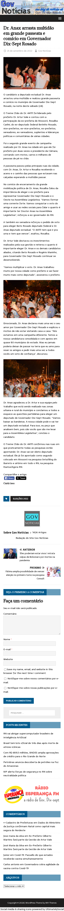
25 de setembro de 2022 (19, 51)
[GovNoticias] (32, 13)
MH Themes (50, 903)
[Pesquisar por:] (32, 713)
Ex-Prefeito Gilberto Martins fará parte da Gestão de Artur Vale (27, 837)
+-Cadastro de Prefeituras (18, 822)
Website (8, 659)
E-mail (7, 649)
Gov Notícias (44, 51)
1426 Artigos (39, 532)
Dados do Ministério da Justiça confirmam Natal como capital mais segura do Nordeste (31, 826)
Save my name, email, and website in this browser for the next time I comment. (28, 671)
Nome (7, 639)
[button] (59, 18)
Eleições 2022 (20, 498)
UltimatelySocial (55, 909)
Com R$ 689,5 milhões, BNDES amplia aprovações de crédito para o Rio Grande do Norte (31, 754)
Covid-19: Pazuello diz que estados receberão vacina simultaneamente (28, 857)
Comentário (10, 614)
